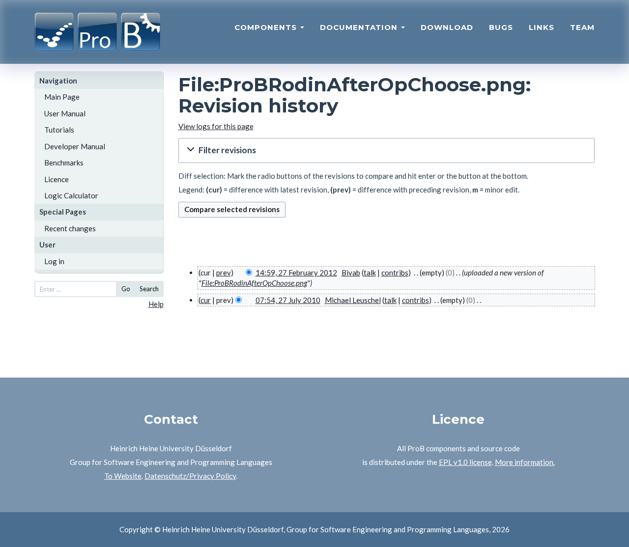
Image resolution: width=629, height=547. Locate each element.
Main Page (62, 96)
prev (223, 272)
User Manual (65, 113)
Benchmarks (64, 162)
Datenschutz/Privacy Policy (190, 475)
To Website (123, 475)
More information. (525, 462)
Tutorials (59, 129)
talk (370, 272)
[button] (387, 150)
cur (205, 300)
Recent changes (70, 228)
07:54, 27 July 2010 (288, 300)
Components (266, 27)
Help (156, 304)
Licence (56, 179)
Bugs (501, 27)
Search (149, 289)
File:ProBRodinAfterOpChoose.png (254, 282)
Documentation (360, 27)
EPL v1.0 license (465, 462)
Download (447, 27)
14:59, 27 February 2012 (296, 272)
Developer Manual (74, 146)
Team (582, 27)
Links (541, 27)
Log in (54, 261)
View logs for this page (216, 126)
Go (125, 289)
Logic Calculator (71, 195)
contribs (394, 272)
